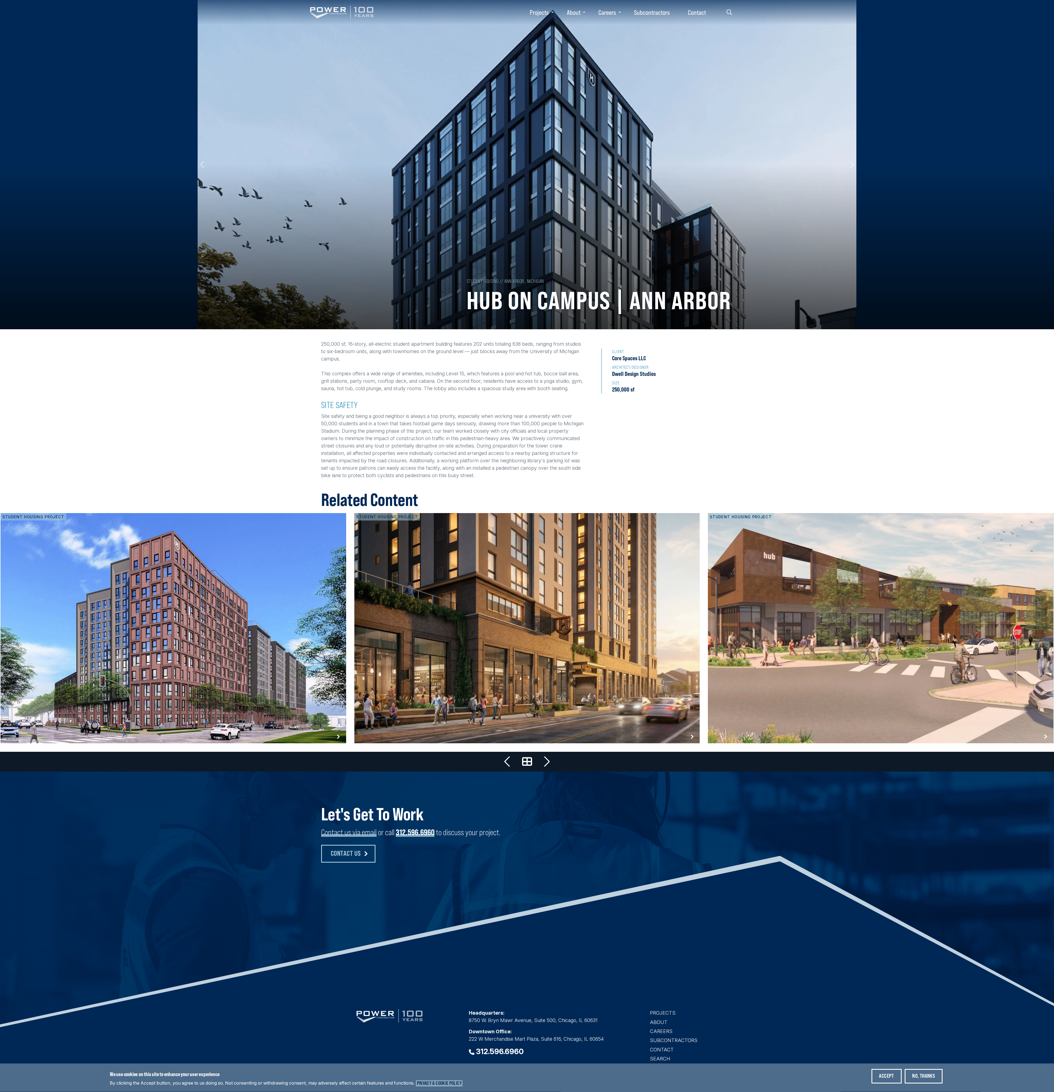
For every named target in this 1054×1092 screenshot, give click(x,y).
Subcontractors (652, 12)
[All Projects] (527, 762)
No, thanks (923, 1076)
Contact (697, 12)
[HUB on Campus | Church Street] (507, 762)
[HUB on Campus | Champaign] (527, 628)
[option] (527, 164)
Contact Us (346, 853)
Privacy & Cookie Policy (439, 1083)
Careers (607, 12)
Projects (539, 12)
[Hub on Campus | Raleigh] (173, 628)
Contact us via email (349, 832)
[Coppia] (546, 762)
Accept (886, 1076)
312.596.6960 (415, 832)
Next (851, 164)
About (574, 12)
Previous (203, 164)
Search (729, 12)
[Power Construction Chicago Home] (389, 1021)
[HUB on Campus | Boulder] (880, 628)
